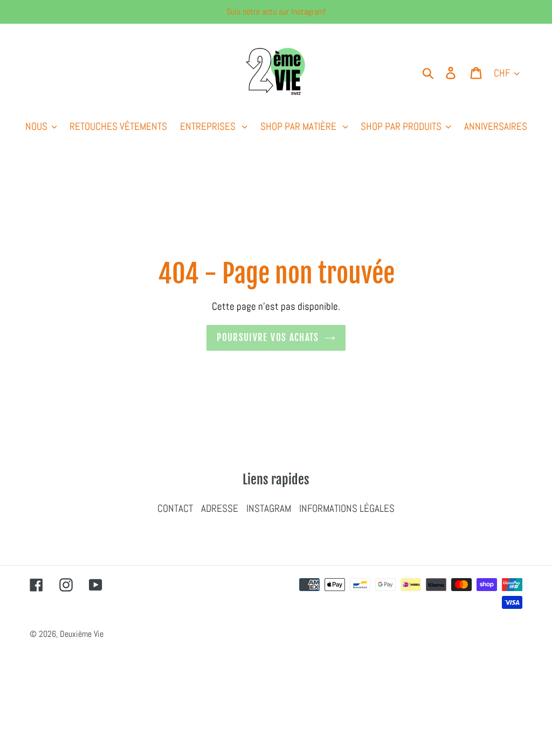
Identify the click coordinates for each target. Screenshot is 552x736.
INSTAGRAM (268, 508)
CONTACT (175, 508)
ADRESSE (219, 508)
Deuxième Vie (82, 634)
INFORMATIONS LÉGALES (347, 508)
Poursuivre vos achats (268, 337)
